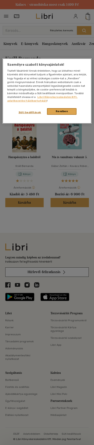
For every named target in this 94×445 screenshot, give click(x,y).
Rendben (62, 111)
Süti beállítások (30, 112)
